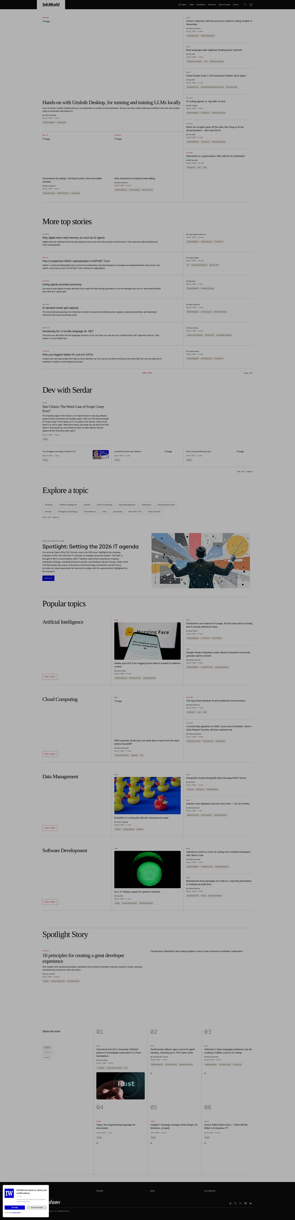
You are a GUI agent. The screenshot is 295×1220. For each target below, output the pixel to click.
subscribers (16, 1212)
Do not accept (37, 1207)
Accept (15, 1207)
